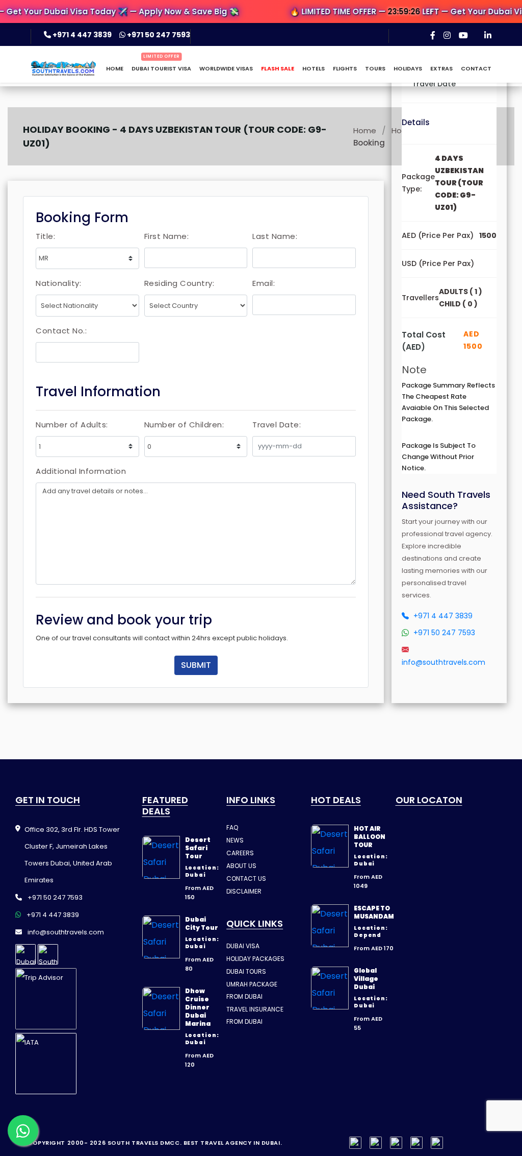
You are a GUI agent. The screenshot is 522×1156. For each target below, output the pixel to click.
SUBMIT (196, 665)
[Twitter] (416, 1143)
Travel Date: (276, 424)
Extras (441, 68)
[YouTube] (463, 35)
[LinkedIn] (487, 35)
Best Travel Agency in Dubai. (233, 1143)
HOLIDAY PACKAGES (255, 958)
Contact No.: (61, 330)
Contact (476, 68)
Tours (375, 68)
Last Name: (274, 236)
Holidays (408, 68)
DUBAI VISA (242, 946)
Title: (45, 236)
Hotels (313, 68)
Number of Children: (184, 424)
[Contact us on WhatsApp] (23, 1130)
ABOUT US (241, 865)
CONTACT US (246, 878)
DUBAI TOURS (246, 971)
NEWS (235, 840)
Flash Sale (277, 68)
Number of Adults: (72, 424)
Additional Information (81, 471)
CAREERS (240, 853)
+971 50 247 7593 (157, 35)
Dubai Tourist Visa (161, 68)
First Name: (166, 236)
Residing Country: (179, 283)
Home (114, 68)
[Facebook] (432, 35)
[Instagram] (447, 35)
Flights (345, 68)
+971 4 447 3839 (82, 35)
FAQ (232, 827)
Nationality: (58, 283)
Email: (263, 283)
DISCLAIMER (244, 891)
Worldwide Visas (226, 68)
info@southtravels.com (65, 932)
